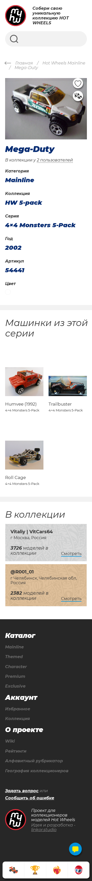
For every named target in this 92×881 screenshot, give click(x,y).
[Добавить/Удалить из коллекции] (78, 96)
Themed (14, 657)
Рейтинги (15, 751)
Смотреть (71, 553)
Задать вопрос (22, 791)
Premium (15, 676)
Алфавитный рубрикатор (34, 761)
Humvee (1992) (21, 404)
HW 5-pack (23, 202)
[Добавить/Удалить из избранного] (78, 83)
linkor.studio (43, 829)
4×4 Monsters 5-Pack (40, 225)
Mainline (14, 647)
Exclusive (15, 686)
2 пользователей (55, 160)
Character (16, 667)
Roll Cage (15, 477)
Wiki (10, 741)
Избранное (17, 709)
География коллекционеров (36, 771)
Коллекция (17, 718)
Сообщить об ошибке (29, 798)
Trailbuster (60, 404)
